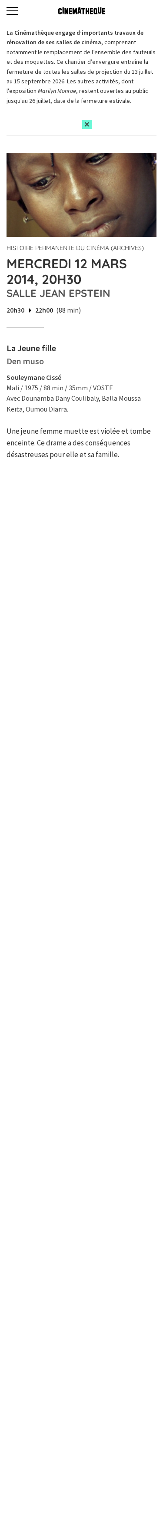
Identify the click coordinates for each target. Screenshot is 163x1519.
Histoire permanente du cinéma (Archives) (75, 248)
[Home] (81, 11)
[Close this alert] (87, 124)
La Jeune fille (31, 348)
